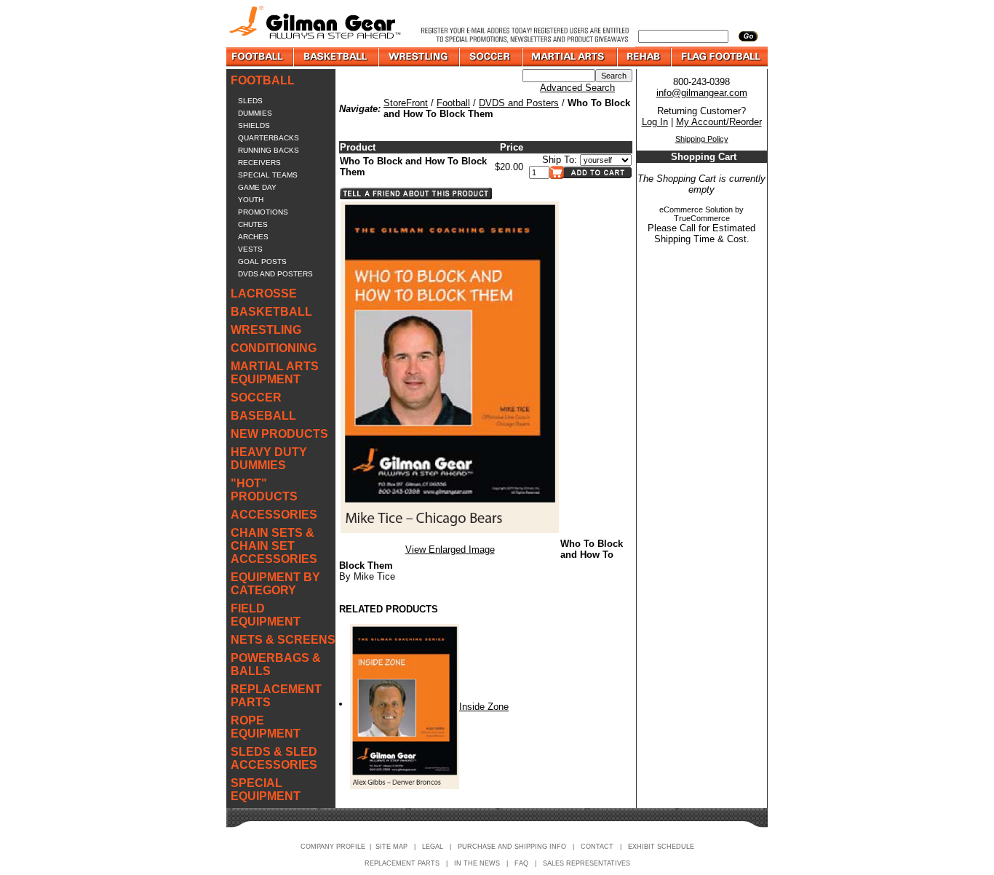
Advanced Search (577, 87)
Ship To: (559, 159)
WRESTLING (266, 330)
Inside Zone (484, 706)
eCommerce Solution (696, 209)
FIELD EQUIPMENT (266, 615)
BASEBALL (263, 415)
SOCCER (256, 397)
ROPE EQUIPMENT (266, 727)
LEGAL (432, 846)
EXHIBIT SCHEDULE (661, 846)
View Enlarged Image (450, 549)
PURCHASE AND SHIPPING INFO (512, 846)
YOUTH (250, 200)
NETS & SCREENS (283, 640)
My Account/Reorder (719, 121)
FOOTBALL (263, 80)
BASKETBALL (271, 311)
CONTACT (597, 846)
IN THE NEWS (477, 863)
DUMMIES (255, 113)
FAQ (521, 863)
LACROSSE (264, 293)
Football (453, 102)
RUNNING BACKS (268, 150)
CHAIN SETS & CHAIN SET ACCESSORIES (274, 546)
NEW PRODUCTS (279, 434)
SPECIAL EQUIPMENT (266, 789)
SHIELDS (254, 125)
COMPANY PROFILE (333, 846)
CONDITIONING (274, 348)
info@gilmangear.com (701, 92)
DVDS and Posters (519, 102)
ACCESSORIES (274, 514)
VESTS (250, 249)
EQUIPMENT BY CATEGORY (275, 583)
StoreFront (405, 102)
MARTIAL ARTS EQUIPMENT (275, 372)
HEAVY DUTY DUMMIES (269, 458)
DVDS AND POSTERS (275, 274)
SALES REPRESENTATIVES (586, 863)
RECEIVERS (259, 163)
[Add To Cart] (590, 175)
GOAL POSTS (262, 261)
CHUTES (253, 224)
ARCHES (253, 237)
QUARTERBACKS (268, 138)
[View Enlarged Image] (450, 529)
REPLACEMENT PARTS (276, 695)
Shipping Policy (701, 139)
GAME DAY (257, 187)
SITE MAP (391, 846)
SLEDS (250, 101)
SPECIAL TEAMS (268, 175)
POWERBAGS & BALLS (276, 664)
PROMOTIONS (263, 212)
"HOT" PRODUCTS (264, 490)
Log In (655, 121)
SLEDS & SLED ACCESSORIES (274, 758)
